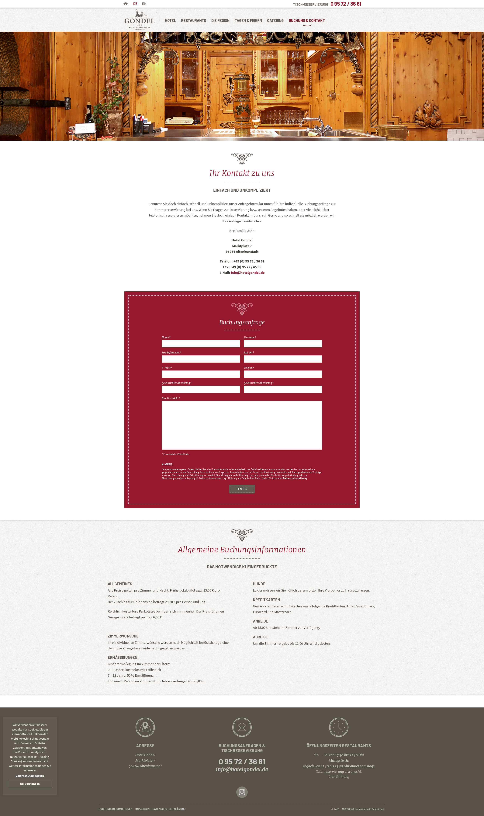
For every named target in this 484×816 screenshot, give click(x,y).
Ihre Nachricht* (171, 398)
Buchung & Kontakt (307, 20)
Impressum (142, 809)
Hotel (170, 20)
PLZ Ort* (249, 352)
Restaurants (193, 20)
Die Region (220, 20)
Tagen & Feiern (248, 20)
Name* (166, 337)
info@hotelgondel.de (248, 272)
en (144, 4)
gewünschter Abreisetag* (259, 383)
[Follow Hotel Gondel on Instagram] (242, 792)
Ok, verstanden (30, 784)
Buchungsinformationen (115, 809)
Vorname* (250, 337)
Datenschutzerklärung (295, 478)
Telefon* (249, 368)
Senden (242, 489)
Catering (275, 20)
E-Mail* (167, 368)
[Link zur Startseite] (139, 20)
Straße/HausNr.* (172, 352)
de (135, 4)
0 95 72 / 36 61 (345, 3)
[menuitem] (135, 3)
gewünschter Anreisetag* (177, 383)
